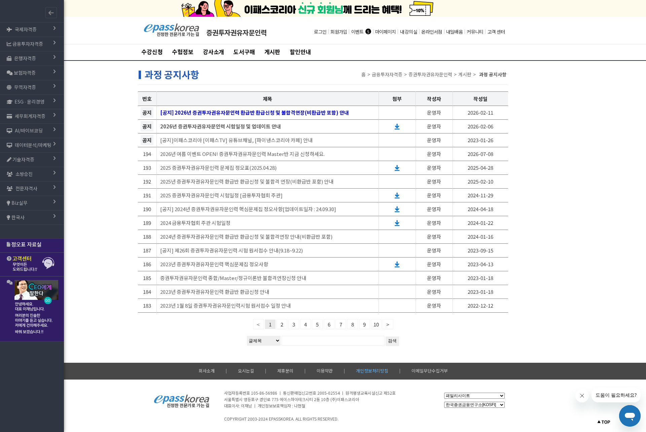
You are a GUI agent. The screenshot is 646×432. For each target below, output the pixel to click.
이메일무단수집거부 (429, 370)
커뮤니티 (475, 31)
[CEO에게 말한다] (32, 309)
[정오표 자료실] (32, 245)
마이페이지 (385, 31)
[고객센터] (32, 264)
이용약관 (325, 370)
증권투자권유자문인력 (236, 32)
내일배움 (454, 31)
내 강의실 (408, 31)
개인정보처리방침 (372, 370)
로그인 (320, 31)
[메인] (171, 35)
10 (376, 324)
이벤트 (357, 31)
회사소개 (207, 370)
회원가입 (338, 31)
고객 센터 (496, 31)
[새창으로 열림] (397, 126)
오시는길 (246, 370)
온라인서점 (431, 31)
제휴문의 (285, 370)
